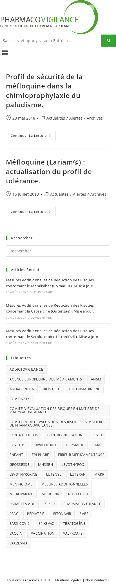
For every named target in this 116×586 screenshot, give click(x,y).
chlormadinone (84, 389)
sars (84, 513)
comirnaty (20, 398)
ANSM (96, 379)
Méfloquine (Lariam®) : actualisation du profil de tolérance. (49, 171)
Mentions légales (68, 580)
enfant (16, 454)
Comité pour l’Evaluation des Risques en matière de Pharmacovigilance (56, 423)
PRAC (14, 513)
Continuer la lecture (33, 134)
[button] (58, 52)
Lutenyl (53, 474)
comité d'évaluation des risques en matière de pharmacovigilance (55, 410)
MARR (99, 474)
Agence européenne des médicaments (46, 379)
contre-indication (65, 435)
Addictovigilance (26, 369)
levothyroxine (23, 474)
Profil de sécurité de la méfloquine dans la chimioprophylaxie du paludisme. (44, 91)
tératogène (74, 523)
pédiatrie (35, 513)
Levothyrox (73, 464)
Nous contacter (97, 580)
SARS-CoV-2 (20, 523)
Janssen (45, 464)
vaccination (42, 533)
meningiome (21, 484)
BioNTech (52, 389)
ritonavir (62, 513)
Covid (97, 435)
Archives (95, 118)
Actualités (55, 118)
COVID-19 (18, 445)
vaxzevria (19, 543)
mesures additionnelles (64, 484)
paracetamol (22, 503)
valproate (72, 533)
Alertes (75, 118)
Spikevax (46, 523)
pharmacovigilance (82, 503)
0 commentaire (41, 292)
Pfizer (49, 503)
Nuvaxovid (78, 494)
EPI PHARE (40, 454)
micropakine (21, 494)
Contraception (24, 435)
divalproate (45, 445)
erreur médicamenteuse (81, 454)
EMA (96, 445)
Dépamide (75, 445)
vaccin (16, 533)
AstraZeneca (22, 389)
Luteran (78, 474)
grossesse (20, 464)
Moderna (50, 494)
